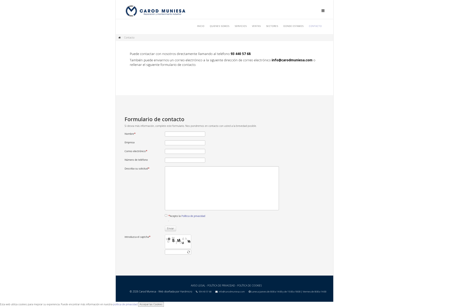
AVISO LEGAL (198, 285)
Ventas (256, 26)
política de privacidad (125, 304)
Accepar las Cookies (151, 304)
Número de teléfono (136, 159)
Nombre (129, 133)
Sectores (272, 26)
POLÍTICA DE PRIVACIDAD (221, 285)
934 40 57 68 (205, 291)
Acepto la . (186, 218)
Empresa (130, 142)
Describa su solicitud (136, 168)
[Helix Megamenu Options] (322, 10)
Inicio (201, 26)
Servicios (241, 26)
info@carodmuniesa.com (292, 60)
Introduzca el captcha (137, 237)
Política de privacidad (193, 216)
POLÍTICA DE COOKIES (249, 285)
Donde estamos (293, 26)
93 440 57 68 (241, 53)
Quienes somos (219, 26)
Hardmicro (186, 291)
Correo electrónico (135, 151)
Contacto (315, 26)
